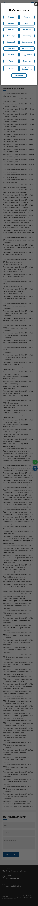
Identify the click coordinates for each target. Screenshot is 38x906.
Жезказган (27, 29)
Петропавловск (28, 48)
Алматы (11, 17)
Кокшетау (27, 36)
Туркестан (27, 61)
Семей (11, 55)
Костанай (11, 42)
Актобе (11, 29)
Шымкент (19, 75)
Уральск (11, 68)
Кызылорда (27, 42)
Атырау (11, 23)
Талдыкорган (27, 55)
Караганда (11, 36)
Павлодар (11, 48)
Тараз (11, 61)
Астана (27, 17)
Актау (27, 23)
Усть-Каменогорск (27, 68)
